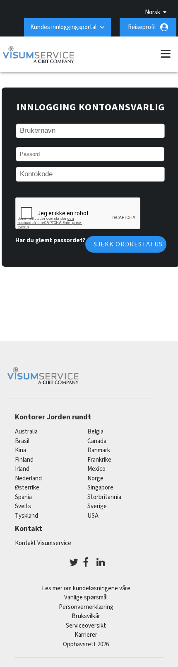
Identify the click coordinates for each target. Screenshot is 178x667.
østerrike (27, 487)
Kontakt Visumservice (43, 543)
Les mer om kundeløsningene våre (86, 588)
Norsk (152, 12)
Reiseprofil (142, 27)
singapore (100, 487)
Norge (95, 478)
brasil (22, 441)
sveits (23, 506)
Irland (22, 469)
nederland (28, 478)
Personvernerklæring (86, 607)
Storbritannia (104, 497)
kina (20, 450)
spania (23, 497)
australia (26, 431)
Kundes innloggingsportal (63, 27)
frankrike (99, 459)
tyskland (26, 515)
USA (93, 515)
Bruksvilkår (86, 616)
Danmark (98, 450)
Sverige (97, 506)
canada (96, 441)
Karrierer (86, 634)
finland (24, 459)
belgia (95, 431)
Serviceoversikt (86, 625)
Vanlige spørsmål (86, 597)
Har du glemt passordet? (50, 240)
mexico (96, 469)
